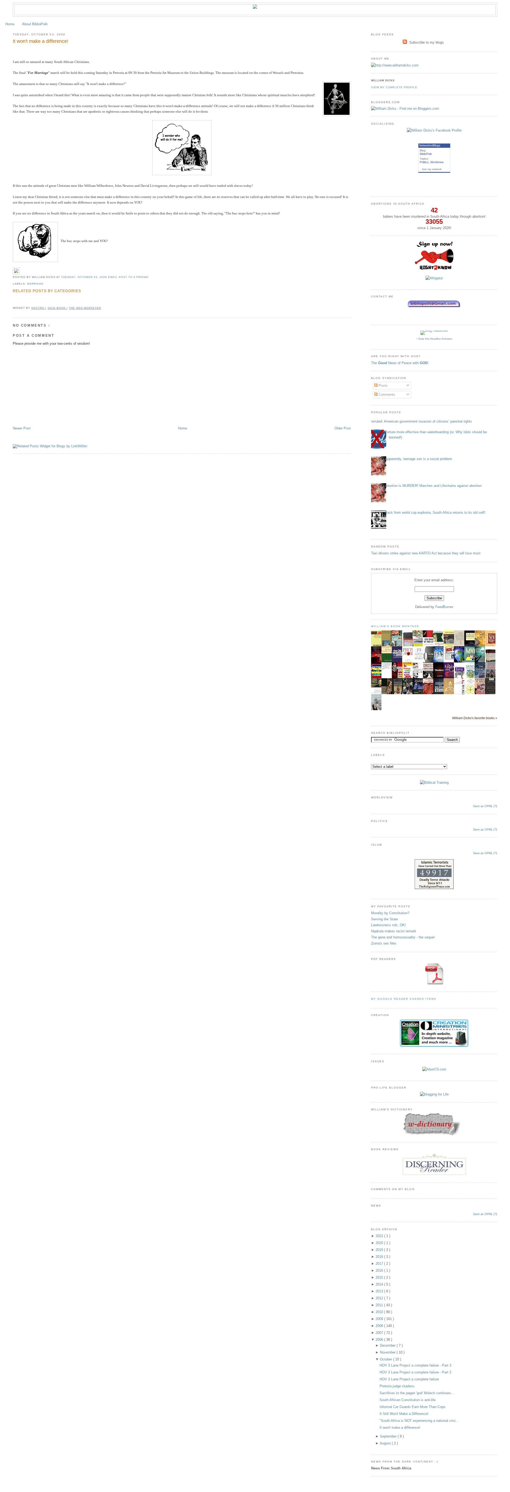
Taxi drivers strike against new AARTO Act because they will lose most (426, 553)
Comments (386, 395)
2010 (380, 1312)
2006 (380, 1340)
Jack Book (57, 307)
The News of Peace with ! (399, 363)
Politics (424, 162)
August (386, 1443)
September (389, 1436)
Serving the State (384, 919)
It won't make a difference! (40, 41)
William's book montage (395, 626)
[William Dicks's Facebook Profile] (434, 130)
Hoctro (38, 307)
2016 (380, 1270)
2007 (380, 1333)
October (386, 1359)
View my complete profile (394, 87)
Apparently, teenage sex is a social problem (418, 459)
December (388, 1345)
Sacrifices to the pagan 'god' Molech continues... (417, 1393)
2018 (380, 1257)
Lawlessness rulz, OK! (388, 925)
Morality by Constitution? (390, 913)
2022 (380, 1236)
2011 (380, 1305)
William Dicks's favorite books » (474, 718)
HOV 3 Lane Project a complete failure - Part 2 (415, 1372)
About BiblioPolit (35, 24)
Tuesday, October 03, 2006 (84, 277)
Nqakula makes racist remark (393, 931)
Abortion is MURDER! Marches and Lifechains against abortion (433, 486)
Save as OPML (483, 806)
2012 (380, 1298)
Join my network (431, 169)
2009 (380, 1319)
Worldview (437, 162)
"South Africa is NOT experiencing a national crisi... (419, 1421)
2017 (380, 1264)
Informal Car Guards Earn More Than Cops (412, 1407)
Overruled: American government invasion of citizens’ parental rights (419, 421)
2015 (380, 1277)
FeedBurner (444, 607)
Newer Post (22, 428)
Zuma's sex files (383, 943)
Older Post (342, 428)
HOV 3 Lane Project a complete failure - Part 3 (415, 1365)
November (388, 1352)
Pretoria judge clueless (397, 1386)
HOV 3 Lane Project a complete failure (409, 1379)
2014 (380, 1284)
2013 (380, 1291)
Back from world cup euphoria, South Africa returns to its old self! (435, 513)
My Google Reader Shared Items (403, 998)
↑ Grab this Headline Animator (434, 338)
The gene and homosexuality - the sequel (403, 937)
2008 (380, 1326)
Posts (382, 385)
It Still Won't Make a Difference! (404, 1414)
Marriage (35, 283)
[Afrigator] (434, 278)
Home (9, 24)
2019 (380, 1250)
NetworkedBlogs (429, 145)
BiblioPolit (426, 153)
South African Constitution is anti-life (408, 1400)
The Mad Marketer (85, 307)
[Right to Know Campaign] (434, 269)
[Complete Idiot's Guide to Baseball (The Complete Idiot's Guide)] (450, 658)
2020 (380, 1243)
